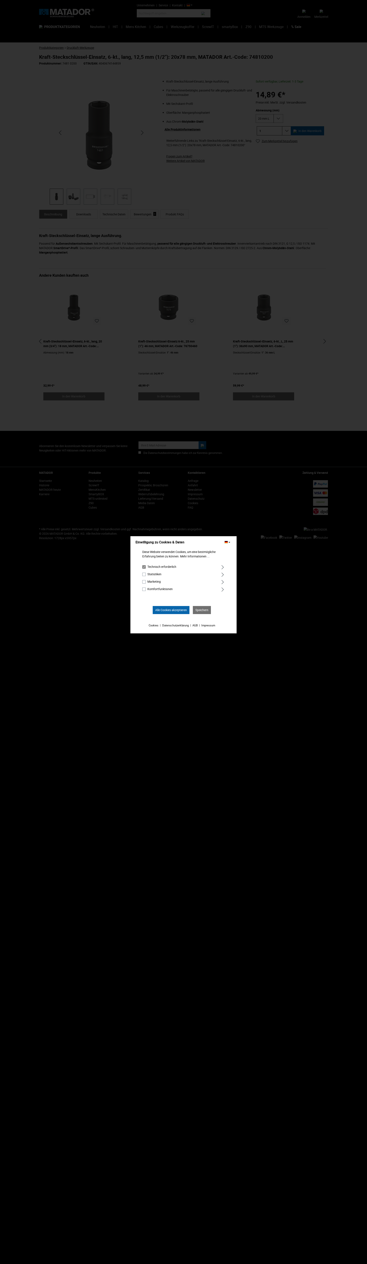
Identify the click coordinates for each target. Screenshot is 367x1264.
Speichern (201, 610)
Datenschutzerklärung (175, 625)
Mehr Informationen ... (195, 556)
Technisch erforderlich (161, 567)
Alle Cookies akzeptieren (171, 610)
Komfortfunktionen (160, 589)
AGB (195, 625)
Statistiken (154, 574)
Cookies (153, 625)
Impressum (208, 625)
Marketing (154, 581)
